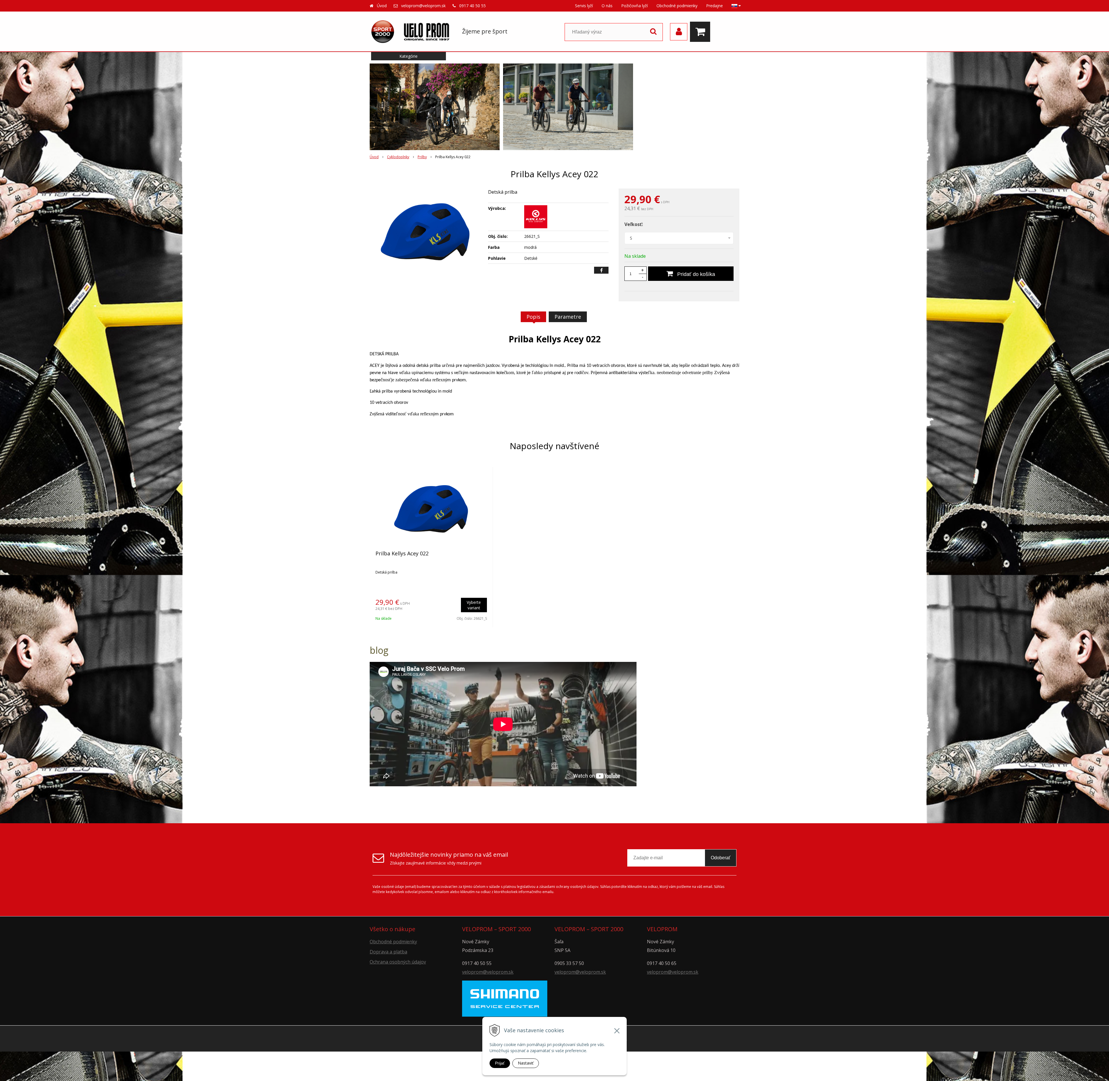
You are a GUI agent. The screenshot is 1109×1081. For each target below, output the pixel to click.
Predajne (714, 5)
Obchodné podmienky (676, 5)
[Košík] (701, 32)
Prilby (422, 156)
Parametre (567, 316)
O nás (607, 5)
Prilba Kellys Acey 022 (402, 553)
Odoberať (720, 857)
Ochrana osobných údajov (398, 962)
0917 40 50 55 (472, 5)
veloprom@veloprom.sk (423, 5)
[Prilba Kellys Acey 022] (425, 231)
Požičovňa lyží (634, 5)
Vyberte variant (474, 605)
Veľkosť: (633, 224)
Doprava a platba (388, 952)
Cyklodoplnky (398, 156)
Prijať (500, 1063)
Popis (533, 316)
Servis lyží (584, 5)
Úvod (382, 5)
